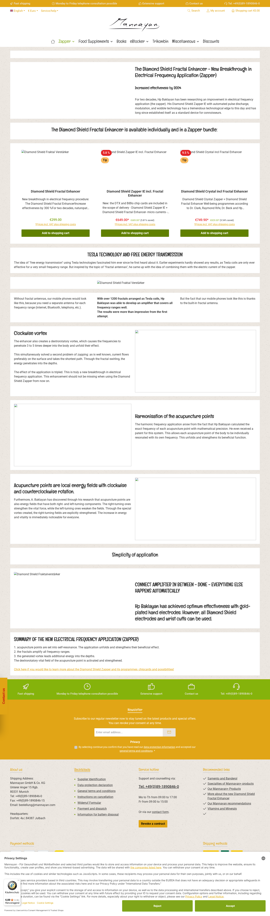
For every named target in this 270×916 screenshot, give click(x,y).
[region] (135, 193)
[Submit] (169, 732)
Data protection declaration (95, 785)
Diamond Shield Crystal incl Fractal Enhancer (214, 191)
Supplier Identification (92, 779)
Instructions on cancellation (95, 797)
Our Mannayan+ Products (224, 789)
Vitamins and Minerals (222, 808)
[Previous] (16, 193)
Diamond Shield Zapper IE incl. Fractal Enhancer (135, 193)
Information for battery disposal (98, 814)
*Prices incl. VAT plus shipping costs (55, 224)
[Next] (253, 193)
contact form (160, 812)
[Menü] (18, 881)
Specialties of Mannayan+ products (231, 783)
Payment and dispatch (92, 808)
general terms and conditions (136, 750)
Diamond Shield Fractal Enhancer (55, 191)
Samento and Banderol (222, 778)
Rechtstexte (82, 769)
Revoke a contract (153, 823)
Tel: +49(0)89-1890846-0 (159, 786)
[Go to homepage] (135, 23)
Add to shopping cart (55, 233)
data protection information (159, 747)
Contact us (196, 3)
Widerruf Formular (89, 802)
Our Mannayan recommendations (229, 803)
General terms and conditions (97, 791)
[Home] (53, 41)
